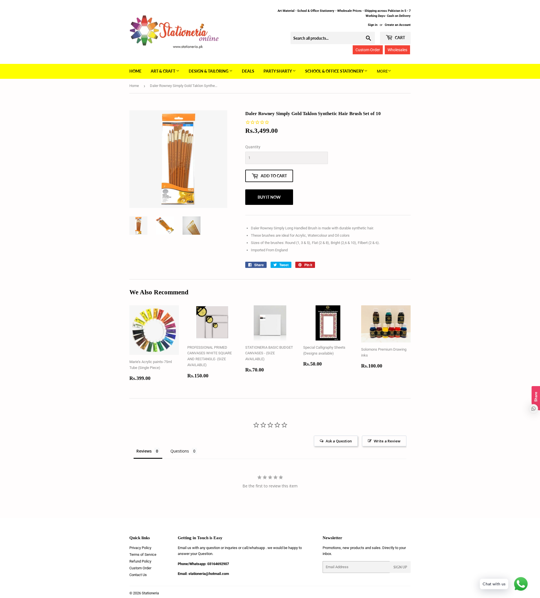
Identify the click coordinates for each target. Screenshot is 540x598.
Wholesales (397, 50)
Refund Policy (140, 561)
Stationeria (150, 593)
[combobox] (333, 38)
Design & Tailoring (209, 71)
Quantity (252, 147)
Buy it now (269, 197)
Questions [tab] (179, 451)
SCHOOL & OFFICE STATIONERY (334, 71)
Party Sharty (278, 71)
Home (135, 71)
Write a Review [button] (387, 441)
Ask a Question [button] (339, 441)
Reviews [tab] (144, 451)
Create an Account (398, 25)
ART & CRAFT (163, 71)
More (382, 71)
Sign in (372, 25)
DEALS (248, 71)
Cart (399, 37)
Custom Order (368, 50)
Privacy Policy (140, 548)
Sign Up (400, 567)
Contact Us (138, 575)
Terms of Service (142, 554)
